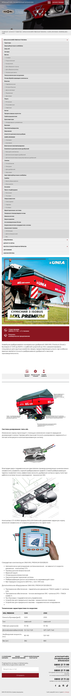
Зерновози (8, 131)
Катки (6, 110)
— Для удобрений (9, 169)
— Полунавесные (9, 104)
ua (63, 11)
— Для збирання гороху (11, 66)
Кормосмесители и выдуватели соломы (17, 225)
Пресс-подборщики (10, 190)
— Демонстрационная (11, 233)
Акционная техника (10, 228)
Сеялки (6, 160)
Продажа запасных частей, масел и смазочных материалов (59, 673)
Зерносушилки (9, 219)
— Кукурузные (8, 63)
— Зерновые (8, 172)
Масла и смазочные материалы (15, 246)
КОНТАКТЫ (33, 658)
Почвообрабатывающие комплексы (16, 78)
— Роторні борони (10, 87)
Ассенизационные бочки (12, 222)
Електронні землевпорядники (14, 146)
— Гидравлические (10, 84)
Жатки (6, 54)
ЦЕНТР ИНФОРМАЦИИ (31, 656)
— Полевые (7, 207)
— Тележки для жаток (10, 72)
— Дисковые (8, 96)
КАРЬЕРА (5, 658)
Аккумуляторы (9, 253)
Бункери (7, 125)
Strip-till (7, 48)
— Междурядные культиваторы (13, 122)
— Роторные (8, 101)
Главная (5, 31)
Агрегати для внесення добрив (14, 134)
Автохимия (8, 249)
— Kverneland (8, 143)
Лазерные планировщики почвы (15, 213)
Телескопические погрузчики (14, 75)
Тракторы (7, 43)
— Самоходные (8, 201)
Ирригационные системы (12, 210)
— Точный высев (9, 163)
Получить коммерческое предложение (19, 335)
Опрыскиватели (9, 198)
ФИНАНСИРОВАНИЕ (18, 658)
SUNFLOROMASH (9, 137)
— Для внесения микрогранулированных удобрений (20, 157)
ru (66, 11)
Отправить (20, 675)
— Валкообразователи (11, 181)
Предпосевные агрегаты (12, 113)
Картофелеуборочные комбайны (15, 175)
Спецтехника (8, 239)
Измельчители (9, 216)
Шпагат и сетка (9, 243)
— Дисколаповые (9, 90)
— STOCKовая (8, 231)
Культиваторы (9, 119)
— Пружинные (8, 93)
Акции (17, 656)
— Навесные (8, 107)
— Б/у (6, 236)
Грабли (6, 178)
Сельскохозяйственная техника (15, 40)
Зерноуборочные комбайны (13, 46)
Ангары (6, 51)
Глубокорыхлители (10, 116)
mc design (66, 692)
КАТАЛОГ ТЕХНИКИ (58, 2)
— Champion (8, 140)
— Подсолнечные (9, 60)
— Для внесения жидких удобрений (15, 154)
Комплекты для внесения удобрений (16, 148)
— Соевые (7, 57)
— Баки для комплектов (11, 151)
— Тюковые (7, 195)
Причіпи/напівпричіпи (11, 128)
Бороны (7, 81)
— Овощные (8, 166)
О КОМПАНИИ (6, 656)
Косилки (7, 187)
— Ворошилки (8, 184)
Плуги (6, 99)
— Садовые (7, 204)
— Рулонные (8, 193)
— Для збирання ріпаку (11, 69)
